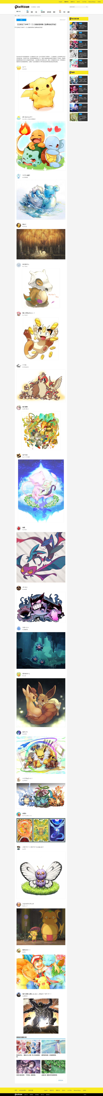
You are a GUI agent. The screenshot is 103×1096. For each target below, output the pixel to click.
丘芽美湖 (26, 177)
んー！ (24, 67)
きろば (25, 226)
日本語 (99, 1)
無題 (23, 527)
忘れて (24, 224)
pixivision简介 (22, 1090)
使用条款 (31, 1094)
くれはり (26, 315)
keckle (25, 734)
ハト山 (24, 365)
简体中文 (66, 1)
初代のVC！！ (26, 950)
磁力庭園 (25, 407)
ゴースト (25, 587)
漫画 (32, 12)
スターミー (25, 627)
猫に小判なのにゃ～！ (28, 313)
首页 (15, 15)
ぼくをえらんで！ (27, 117)
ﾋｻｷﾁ (25, 849)
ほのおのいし (26, 673)
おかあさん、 (26, 264)
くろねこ (26, 266)
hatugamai (26, 367)
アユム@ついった (28, 815)
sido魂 (25, 589)
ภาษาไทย (84, 1)
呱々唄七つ (26, 408)
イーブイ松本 (27, 457)
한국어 (78, 1)
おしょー (26, 905)
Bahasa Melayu (92, 1)
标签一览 (18, 11)
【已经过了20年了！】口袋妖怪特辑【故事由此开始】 (31, 15)
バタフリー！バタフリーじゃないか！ (33, 847)
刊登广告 (42, 1094)
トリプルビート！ (27, 778)
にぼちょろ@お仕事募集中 (30, 119)
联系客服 (37, 1094)
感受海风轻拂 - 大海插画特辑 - (48, 1055)
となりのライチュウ (28, 903)
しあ (25, 675)
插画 (28, 12)
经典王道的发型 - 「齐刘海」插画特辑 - (26, 1075)
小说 (36, 12)
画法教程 (43, 12)
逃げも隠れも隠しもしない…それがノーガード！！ (37, 994)
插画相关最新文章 (21, 1037)
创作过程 (49, 12)
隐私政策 (48, 1094)
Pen (25, 952)
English (60, 1)
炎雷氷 (24, 813)
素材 (54, 12)
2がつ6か (25, 455)
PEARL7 (26, 780)
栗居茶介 (26, 996)
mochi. (25, 69)
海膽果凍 (26, 629)
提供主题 (31, 1090)
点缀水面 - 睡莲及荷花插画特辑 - (49, 1075)
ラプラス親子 (26, 175)
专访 (60, 12)
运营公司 (26, 1094)
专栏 (64, 12)
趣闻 (69, 12)
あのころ (25, 732)
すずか (25, 529)
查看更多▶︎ (60, 1080)
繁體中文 (73, 1)
